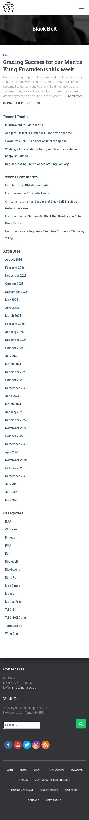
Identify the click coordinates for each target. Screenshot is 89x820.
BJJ (5, 55)
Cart (10, 769)
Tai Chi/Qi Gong (15, 617)
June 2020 (12, 492)
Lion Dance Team (22, 790)
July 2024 (11, 355)
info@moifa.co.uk (24, 687)
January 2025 (14, 332)
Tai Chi (9, 609)
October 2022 (14, 436)
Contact (33, 800)
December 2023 (15, 372)
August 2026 (13, 259)
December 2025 (15, 275)
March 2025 (13, 315)
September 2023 (16, 388)
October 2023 (14, 380)
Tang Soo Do (13, 625)
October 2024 (14, 348)
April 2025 (12, 307)
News (23, 769)
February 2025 (15, 323)
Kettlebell (11, 561)
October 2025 (14, 283)
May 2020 (11, 500)
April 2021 (12, 452)
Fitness (10, 537)
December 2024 (15, 339)
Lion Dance (12, 585)
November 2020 (16, 460)
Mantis (9, 593)
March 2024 (13, 364)
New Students (49, 790)
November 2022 (16, 428)
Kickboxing (12, 569)
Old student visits (36, 185)
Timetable (71, 790)
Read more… (76, 96)
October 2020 (14, 468)
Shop (37, 769)
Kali (7, 553)
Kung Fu (10, 577)
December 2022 (15, 420)
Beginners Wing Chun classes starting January (37, 164)
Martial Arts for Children (52, 779)
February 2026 (15, 267)
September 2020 (16, 476)
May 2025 (11, 299)
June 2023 (12, 396)
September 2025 (16, 291)
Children (11, 529)
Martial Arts (13, 601)
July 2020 (11, 484)
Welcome (77, 769)
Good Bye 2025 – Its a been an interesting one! (36, 141)
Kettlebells (53, 800)
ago (32, 102)
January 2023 (14, 412)
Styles (23, 779)
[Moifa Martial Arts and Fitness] (10, 7)
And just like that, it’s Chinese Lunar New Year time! (39, 133)
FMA (8, 545)
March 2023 (13, 404)
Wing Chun (12, 633)
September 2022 (16, 444)
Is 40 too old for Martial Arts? (25, 125)
